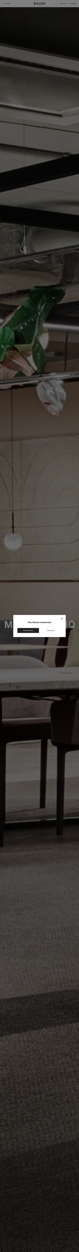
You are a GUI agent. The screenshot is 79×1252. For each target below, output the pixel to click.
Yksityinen (51, 630)
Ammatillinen (28, 630)
